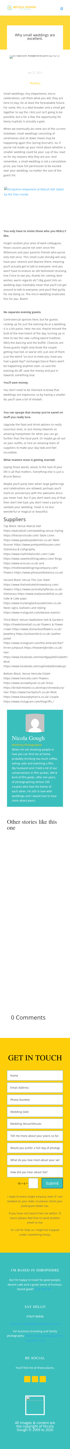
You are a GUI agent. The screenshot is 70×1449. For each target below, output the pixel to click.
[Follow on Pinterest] (43, 1379)
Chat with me (43, 1289)
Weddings (35, 83)
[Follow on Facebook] (27, 1379)
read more (37, 882)
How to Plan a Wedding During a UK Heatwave (35, 854)
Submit (52, 1183)
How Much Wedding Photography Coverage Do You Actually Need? (35, 961)
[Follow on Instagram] (35, 1379)
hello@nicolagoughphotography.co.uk (35, 1324)
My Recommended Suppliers (35, 904)
